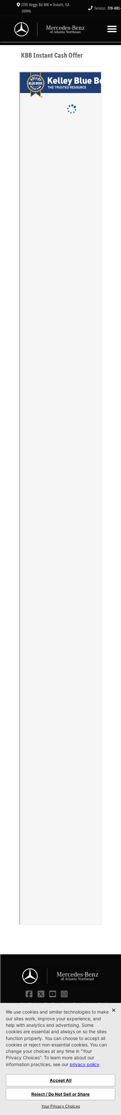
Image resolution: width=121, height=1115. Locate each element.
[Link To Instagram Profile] (64, 993)
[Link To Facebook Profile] (29, 993)
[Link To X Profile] (41, 993)
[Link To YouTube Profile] (53, 993)
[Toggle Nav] (112, 29)
